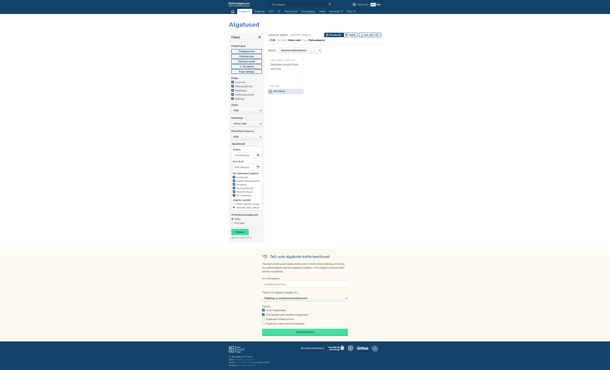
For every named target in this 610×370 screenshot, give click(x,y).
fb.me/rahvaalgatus (247, 365)
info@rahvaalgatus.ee (245, 359)
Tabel (352, 35)
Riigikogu (259, 11)
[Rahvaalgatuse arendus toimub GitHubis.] (362, 348)
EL (279, 11)
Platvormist (291, 11)
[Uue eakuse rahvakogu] (336, 348)
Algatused (245, 11)
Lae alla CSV (371, 35)
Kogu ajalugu (246, 71)
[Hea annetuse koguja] (350, 348)
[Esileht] (233, 11)
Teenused (334, 11)
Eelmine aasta (246, 61)
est (373, 4)
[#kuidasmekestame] (313, 349)
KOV (271, 11)
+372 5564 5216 (245, 362)
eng (378, 4)
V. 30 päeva (247, 66)
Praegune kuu (247, 51)
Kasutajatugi (308, 11)
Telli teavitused (305, 332)
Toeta (322, 11)
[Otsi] (330, 4)
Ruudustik (335, 35)
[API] (375, 349)
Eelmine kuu (246, 56)
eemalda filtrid (243, 237)
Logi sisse (362, 4)
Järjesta (272, 50)
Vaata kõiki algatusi (300, 35)
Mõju (349, 11)
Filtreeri (240, 232)
